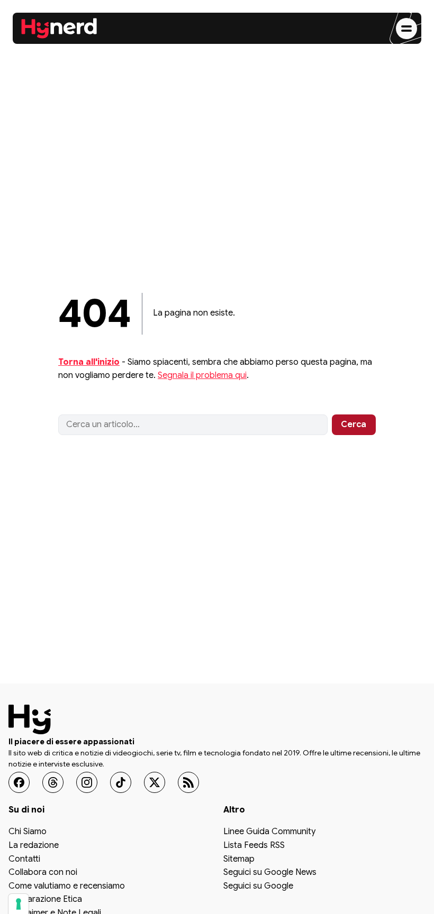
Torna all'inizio (89, 362)
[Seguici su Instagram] (86, 782)
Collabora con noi (42, 873)
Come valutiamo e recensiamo (66, 886)
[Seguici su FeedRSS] (188, 782)
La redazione (33, 846)
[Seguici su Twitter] (154, 782)
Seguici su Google (258, 886)
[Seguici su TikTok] (120, 782)
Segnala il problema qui (202, 375)
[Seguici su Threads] (53, 782)
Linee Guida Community (269, 832)
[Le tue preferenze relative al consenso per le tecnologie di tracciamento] (18, 904)
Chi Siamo (27, 832)
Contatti (24, 859)
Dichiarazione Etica (45, 900)
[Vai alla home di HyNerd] (59, 28)
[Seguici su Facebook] (19, 782)
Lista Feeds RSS (254, 846)
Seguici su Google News (270, 873)
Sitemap (239, 859)
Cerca (353, 424)
